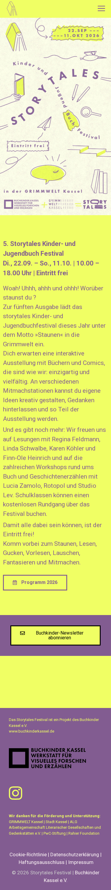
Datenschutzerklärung (74, 854)
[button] (35, 582)
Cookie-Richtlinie (28, 854)
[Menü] (102, 9)
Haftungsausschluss (42, 862)
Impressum (81, 862)
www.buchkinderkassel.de (31, 731)
